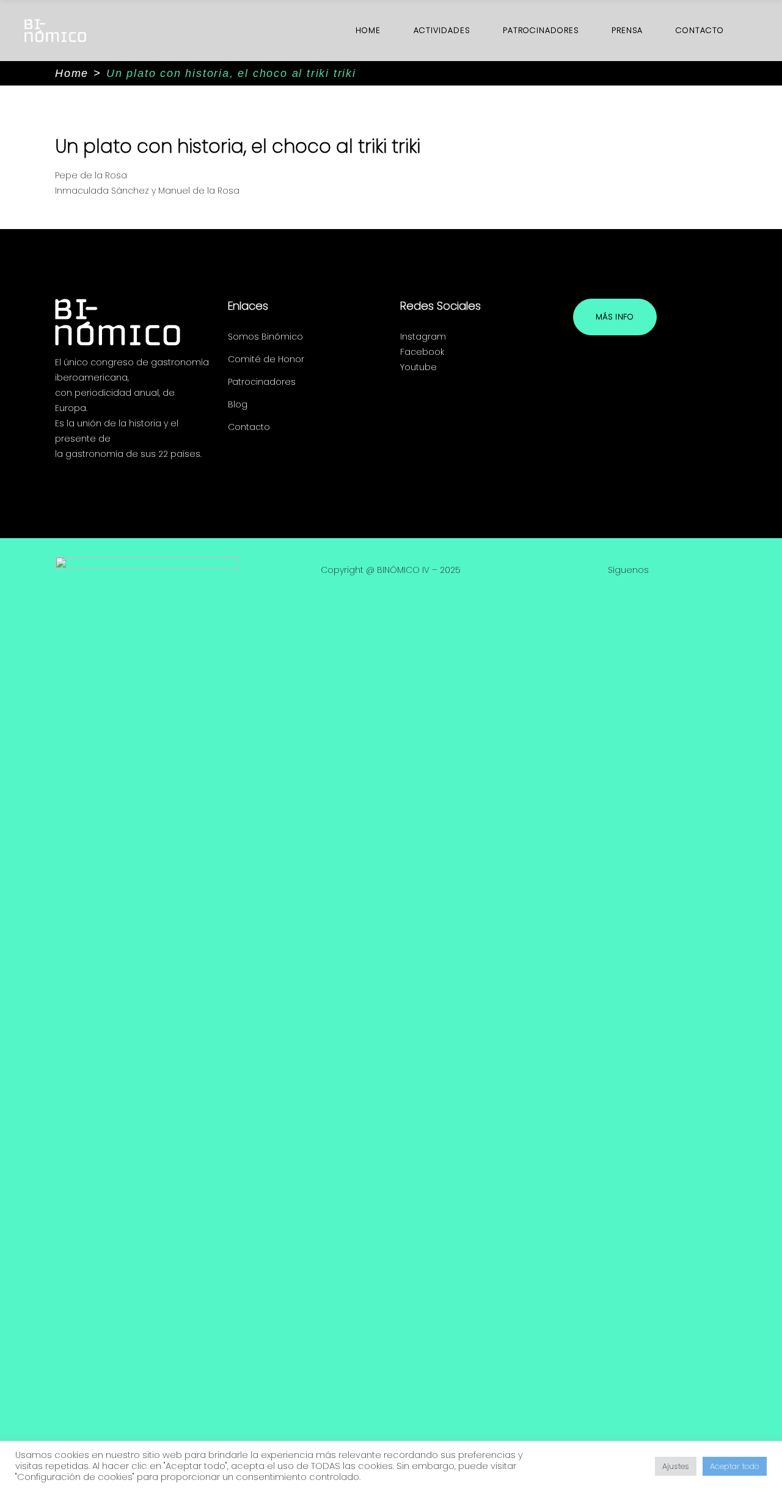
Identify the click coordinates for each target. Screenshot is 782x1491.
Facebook (422, 352)
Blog (237, 404)
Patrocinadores (262, 382)
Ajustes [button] (675, 1466)
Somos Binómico (265, 336)
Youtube (418, 367)
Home (72, 73)
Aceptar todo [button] (734, 1466)
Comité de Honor (266, 359)
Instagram (423, 336)
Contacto (249, 427)
